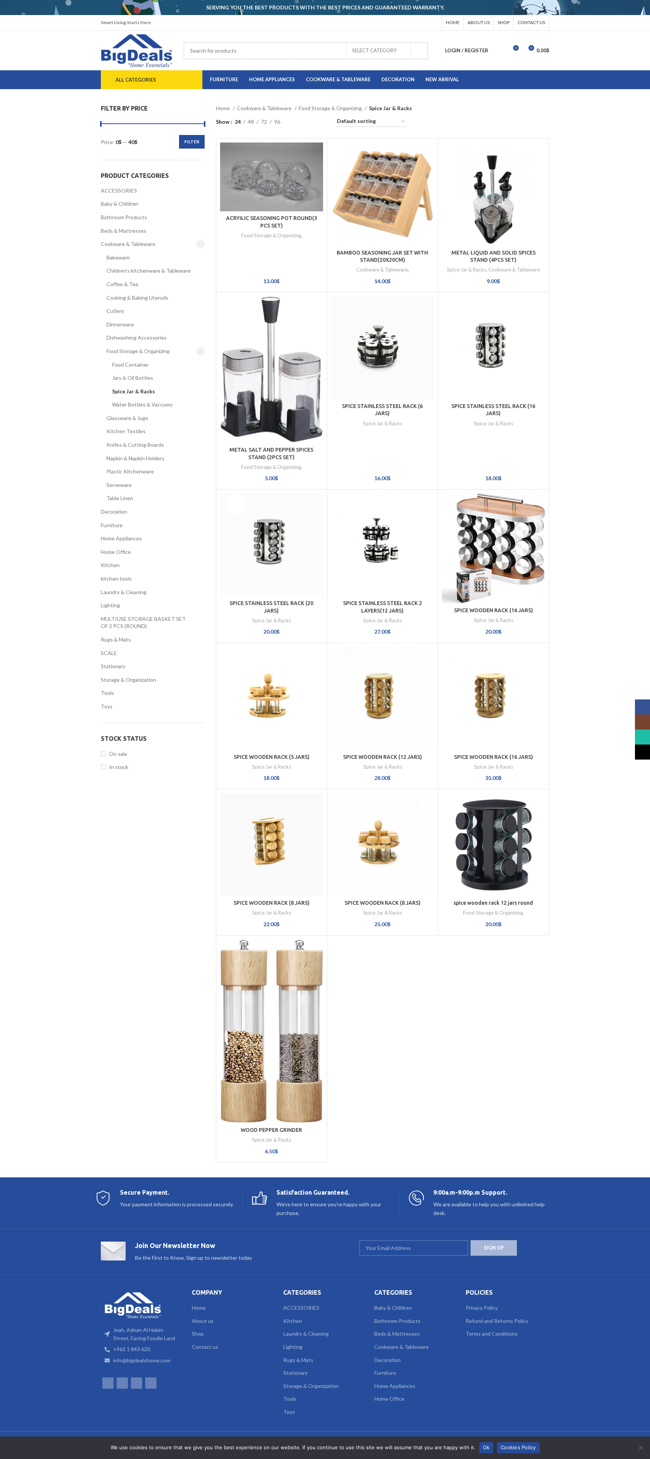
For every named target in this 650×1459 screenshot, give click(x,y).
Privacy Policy (482, 1307)
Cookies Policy (518, 1447)
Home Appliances (121, 538)
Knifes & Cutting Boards (135, 444)
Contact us (205, 1347)
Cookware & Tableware (128, 244)
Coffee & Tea (122, 284)
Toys (106, 706)
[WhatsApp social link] (423, 23)
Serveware (119, 485)
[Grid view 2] (297, 121)
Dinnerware (120, 324)
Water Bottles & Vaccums (142, 404)
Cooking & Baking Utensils (137, 297)
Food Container (130, 364)
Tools (107, 693)
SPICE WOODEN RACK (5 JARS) (272, 757)
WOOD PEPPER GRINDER (271, 1130)
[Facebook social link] (404, 23)
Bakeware (118, 257)
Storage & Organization (128, 679)
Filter (191, 141)
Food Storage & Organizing (138, 351)
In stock (118, 767)
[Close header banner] (640, 7)
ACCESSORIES (119, 190)
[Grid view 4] (321, 121)
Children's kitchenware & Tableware (148, 270)
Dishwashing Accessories (136, 337)
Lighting (110, 605)
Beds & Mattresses (123, 230)
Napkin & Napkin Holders (135, 458)
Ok (486, 1447)
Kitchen (110, 565)
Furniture (112, 525)
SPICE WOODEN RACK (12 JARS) (382, 757)
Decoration (114, 511)
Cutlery (115, 311)
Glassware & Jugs (127, 418)
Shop (198, 1333)
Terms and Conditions (492, 1333)
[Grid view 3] (309, 121)
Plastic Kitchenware (130, 471)
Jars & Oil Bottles (132, 378)
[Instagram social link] (413, 23)
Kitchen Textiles (126, 431)
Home (223, 108)
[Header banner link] (313, 7)
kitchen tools (116, 578)
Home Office (116, 552)
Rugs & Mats (116, 639)
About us (203, 1321)
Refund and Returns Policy (497, 1321)
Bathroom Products (124, 217)
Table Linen (119, 498)
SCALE (109, 653)
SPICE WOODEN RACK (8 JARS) (272, 903)
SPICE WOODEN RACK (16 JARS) (493, 610)
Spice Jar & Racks (133, 391)
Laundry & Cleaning (123, 592)
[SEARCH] (419, 50)
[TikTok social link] (433, 23)
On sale (118, 754)
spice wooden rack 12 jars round (493, 903)
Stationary (113, 666)
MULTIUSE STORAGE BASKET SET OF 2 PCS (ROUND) (143, 622)
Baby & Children (119, 203)
